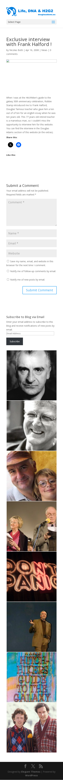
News (44, 50)
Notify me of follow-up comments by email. (33, 271)
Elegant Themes (30, 771)
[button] (31, 375)
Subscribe (15, 341)
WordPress (31, 775)
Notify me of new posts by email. (27, 279)
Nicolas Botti (16, 50)
